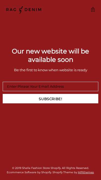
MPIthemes (86, 172)
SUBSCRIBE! (50, 99)
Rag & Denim (23, 10)
